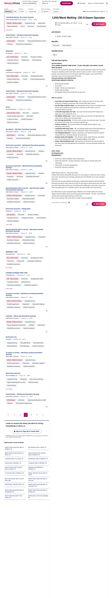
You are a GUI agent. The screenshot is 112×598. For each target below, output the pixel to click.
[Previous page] (8, 415)
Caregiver (9, 70)
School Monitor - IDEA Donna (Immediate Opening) (22, 91)
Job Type (31, 9)
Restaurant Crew (11, 337)
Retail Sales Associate (13, 373)
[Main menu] (107, 3)
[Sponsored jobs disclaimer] (107, 11)
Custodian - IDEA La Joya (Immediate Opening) (21, 316)
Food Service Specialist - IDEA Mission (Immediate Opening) (25, 145)
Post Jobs (82, 3)
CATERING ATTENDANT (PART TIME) (16, 273)
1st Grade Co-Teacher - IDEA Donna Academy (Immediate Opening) (24, 353)
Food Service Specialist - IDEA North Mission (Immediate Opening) (24, 166)
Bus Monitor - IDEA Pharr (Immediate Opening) (21, 129)
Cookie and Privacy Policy (15, 437)
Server (8, 107)
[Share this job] (87, 24)
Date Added (56, 9)
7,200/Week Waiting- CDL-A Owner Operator (20, 17)
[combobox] (30, 3)
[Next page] (43, 415)
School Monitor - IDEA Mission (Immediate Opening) (22, 394)
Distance (20, 9)
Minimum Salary (45, 9)
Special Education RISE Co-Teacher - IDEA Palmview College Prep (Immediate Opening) (25, 189)
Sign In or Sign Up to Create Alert (27, 431)
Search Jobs (66, 3)
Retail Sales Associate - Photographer (18, 209)
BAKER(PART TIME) (11, 252)
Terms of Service (37, 435)
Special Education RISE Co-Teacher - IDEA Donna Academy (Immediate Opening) (24, 230)
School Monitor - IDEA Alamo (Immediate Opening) (22, 35)
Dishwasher (9, 51)
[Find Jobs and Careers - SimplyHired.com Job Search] (12, 3)
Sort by (6, 9)
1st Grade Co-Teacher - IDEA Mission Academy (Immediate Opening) (24, 294)
